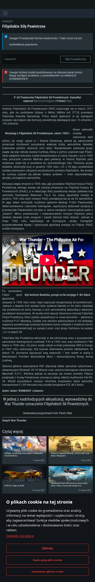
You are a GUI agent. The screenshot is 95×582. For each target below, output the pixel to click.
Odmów (47, 548)
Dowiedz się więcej (20, 536)
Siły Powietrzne (75, 59)
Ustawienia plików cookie (48, 571)
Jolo (5, 332)
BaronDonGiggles (44, 101)
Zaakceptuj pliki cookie (47, 560)
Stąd (69, 101)
